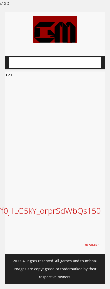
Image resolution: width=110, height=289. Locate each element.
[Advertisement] (55, 136)
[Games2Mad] (55, 28)
